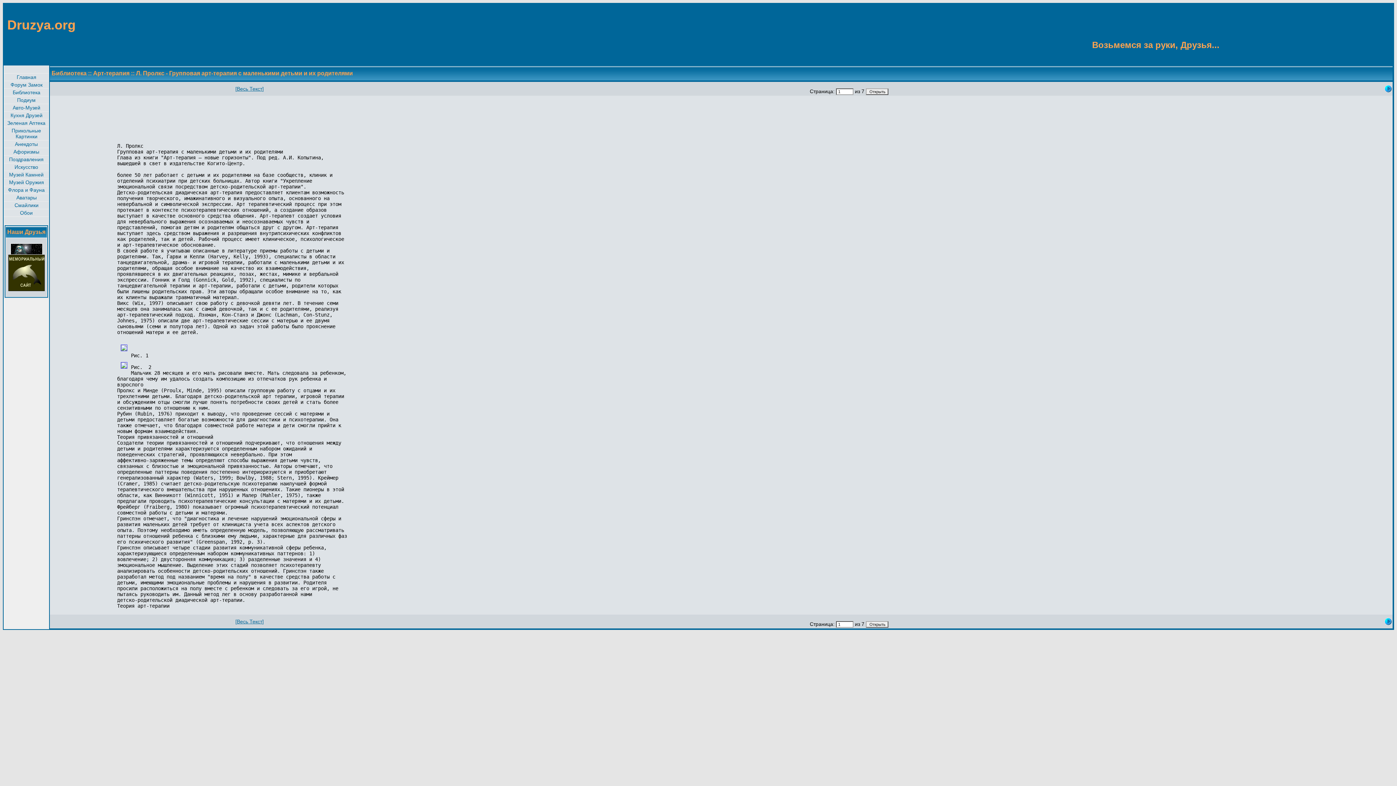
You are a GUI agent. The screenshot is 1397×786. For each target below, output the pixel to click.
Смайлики (27, 205)
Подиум (26, 100)
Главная (26, 77)
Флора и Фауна (26, 190)
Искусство (26, 167)
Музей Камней (26, 175)
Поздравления (26, 159)
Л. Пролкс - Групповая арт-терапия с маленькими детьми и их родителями (244, 73)
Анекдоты (26, 144)
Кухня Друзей (27, 115)
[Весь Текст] (249, 89)
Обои (26, 213)
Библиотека (26, 92)
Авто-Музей (26, 108)
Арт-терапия (111, 73)
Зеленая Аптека (26, 123)
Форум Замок (27, 85)
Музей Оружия (26, 182)
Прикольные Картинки (26, 133)
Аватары (26, 198)
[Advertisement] (1357, 34)
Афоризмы (26, 152)
